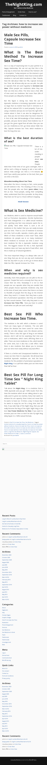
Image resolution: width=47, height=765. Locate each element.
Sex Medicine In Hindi (8, 632)
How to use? (33, 12)
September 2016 (7, 574)
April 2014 (5, 587)
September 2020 (7, 560)
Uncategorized (6, 642)
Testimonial (6, 15)
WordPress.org (6, 660)
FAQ (3, 612)
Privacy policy (6, 678)
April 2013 (5, 597)
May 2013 (4, 594)
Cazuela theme (15, 760)
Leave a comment (25, 433)
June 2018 (5, 567)
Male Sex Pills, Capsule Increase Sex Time (22, 39)
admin (21, 47)
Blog (14, 15)
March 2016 (5, 577)
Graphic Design (6, 617)
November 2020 (6, 555)
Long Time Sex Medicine (15, 431)
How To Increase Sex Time (17, 422)
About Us (4, 668)
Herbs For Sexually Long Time (10, 526)
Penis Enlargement (8, 12)
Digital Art (5, 610)
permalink (16, 435)
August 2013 (5, 589)
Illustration (5, 622)
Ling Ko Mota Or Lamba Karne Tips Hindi (13, 519)
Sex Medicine (29, 422)
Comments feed (7, 658)
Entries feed (5, 655)
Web (3, 644)
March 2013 (5, 599)
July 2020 (4, 565)
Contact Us (22, 15)
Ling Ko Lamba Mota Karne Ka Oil (12, 521)
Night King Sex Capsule (29, 431)
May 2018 (4, 570)
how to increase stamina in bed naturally (16, 430)
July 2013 (4, 592)
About (4, 607)
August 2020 (5, 562)
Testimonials (5, 640)
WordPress (32, 760)
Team (3, 635)
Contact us (5, 673)
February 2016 (6, 579)
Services (4, 627)
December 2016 (6, 572)
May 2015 (4, 582)
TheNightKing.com (23, 4)
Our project (5, 671)
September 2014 (7, 584)
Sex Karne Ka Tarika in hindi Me (11, 524)
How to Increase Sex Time (22, 426)
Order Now (21, 12)
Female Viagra (6, 615)
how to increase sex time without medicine (28, 428)
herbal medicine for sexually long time (15, 424)
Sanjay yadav (5, 539)
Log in (4, 653)
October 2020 (6, 557)
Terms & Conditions (7, 676)
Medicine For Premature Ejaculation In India (15, 529)
